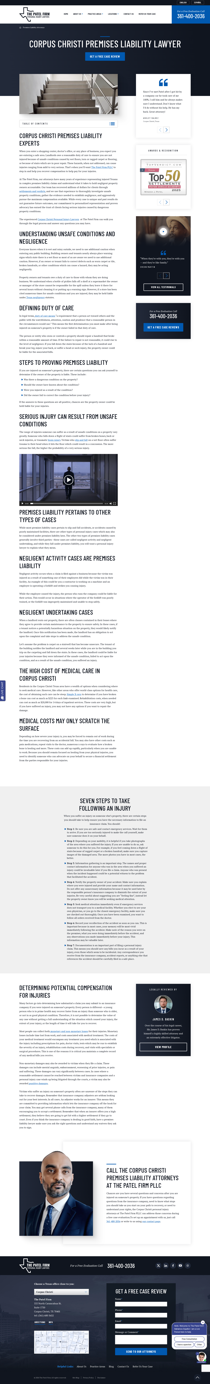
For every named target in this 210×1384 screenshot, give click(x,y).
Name (118, 1298)
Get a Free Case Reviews (163, 327)
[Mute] (110, 503)
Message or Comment (127, 1332)
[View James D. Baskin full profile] (163, 996)
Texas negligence (35, 297)
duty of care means (44, 315)
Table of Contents (35, 123)
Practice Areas (95, 14)
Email (118, 1321)
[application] (68, 480)
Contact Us (129, 14)
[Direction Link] (61, 1342)
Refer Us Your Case (147, 14)
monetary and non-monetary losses (69, 1031)
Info (51, 1322)
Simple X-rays (74, 694)
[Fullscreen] (114, 503)
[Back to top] (197, 1377)
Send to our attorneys (141, 1351)
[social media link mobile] (158, 1266)
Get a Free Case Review (105, 56)
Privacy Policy (88, 1378)
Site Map (76, 1378)
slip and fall (81, 439)
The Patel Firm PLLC (102, 167)
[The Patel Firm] (34, 14)
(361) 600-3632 (46, 1315)
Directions (40, 1322)
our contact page (151, 1221)
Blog (111, 1366)
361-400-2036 (191, 15)
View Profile (163, 1047)
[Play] (22, 503)
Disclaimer (101, 1378)
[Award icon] (163, 160)
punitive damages (38, 1083)
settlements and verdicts (32, 191)
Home (66, 14)
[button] (68, 480)
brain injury (54, 439)
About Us (77, 14)
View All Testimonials (163, 287)
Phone (119, 1309)
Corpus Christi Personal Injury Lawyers (58, 219)
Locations (112, 14)
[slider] (66, 503)
